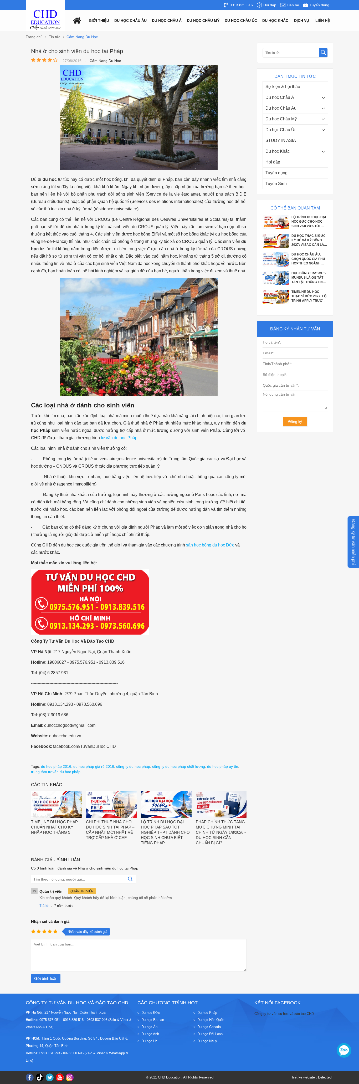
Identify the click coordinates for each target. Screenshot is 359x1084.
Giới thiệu (99, 20)
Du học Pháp (207, 1013)
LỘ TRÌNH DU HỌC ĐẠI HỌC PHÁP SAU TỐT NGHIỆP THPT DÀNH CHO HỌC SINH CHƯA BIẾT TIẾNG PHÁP (165, 832)
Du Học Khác (275, 20)
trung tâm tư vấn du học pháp (55, 772)
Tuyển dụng (276, 173)
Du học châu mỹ (203, 20)
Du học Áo (149, 1027)
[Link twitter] (50, 1077)
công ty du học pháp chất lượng (178, 766)
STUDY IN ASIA (280, 140)
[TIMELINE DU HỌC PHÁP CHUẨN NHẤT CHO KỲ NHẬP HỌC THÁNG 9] (56, 805)
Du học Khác (277, 151)
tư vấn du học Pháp (119, 438)
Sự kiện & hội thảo (282, 86)
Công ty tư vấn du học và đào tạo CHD (284, 1014)
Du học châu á (167, 20)
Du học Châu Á (279, 97)
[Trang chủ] (76, 20)
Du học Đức (150, 1013)
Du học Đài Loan (210, 1034)
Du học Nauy (207, 1041)
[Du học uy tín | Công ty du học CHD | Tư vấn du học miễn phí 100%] (45, 20)
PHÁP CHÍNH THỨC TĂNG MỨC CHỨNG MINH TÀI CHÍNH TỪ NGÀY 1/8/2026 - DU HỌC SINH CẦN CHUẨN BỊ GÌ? (221, 832)
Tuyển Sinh (276, 183)
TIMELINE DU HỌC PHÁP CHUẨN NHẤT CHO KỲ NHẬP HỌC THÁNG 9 (54, 827)
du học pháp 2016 (56, 766)
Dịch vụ (301, 20)
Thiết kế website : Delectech (311, 1077)
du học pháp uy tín (222, 766)
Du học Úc (149, 1041)
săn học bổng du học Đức (210, 545)
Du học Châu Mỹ (281, 119)
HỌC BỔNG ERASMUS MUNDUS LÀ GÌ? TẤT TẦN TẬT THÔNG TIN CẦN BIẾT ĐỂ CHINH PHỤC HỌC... (308, 259)
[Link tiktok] (40, 1077)
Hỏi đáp (272, 162)
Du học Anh (150, 1034)
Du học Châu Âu (280, 108)
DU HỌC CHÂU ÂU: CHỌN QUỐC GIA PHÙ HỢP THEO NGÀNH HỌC (308, 241)
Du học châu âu (130, 20)
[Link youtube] (60, 1077)
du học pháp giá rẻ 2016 (93, 766)
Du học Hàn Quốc (210, 1020)
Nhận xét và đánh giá (50, 921)
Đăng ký (295, 422)
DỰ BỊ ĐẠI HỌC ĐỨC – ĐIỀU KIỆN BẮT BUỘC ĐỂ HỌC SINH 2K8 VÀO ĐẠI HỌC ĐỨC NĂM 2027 (309, 297)
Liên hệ (322, 20)
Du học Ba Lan (152, 1020)
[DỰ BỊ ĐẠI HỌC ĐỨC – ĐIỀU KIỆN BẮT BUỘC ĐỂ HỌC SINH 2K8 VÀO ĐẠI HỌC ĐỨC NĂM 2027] (276, 303)
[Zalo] (344, 1050)
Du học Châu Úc (280, 129)
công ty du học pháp (133, 766)
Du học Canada (209, 1027)
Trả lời (44, 906)
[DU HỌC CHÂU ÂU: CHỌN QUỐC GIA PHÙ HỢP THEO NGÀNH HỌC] (276, 247)
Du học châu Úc (241, 20)
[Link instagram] (70, 1077)
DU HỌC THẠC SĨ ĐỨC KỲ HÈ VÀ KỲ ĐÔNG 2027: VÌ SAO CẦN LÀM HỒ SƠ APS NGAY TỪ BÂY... (309, 222)
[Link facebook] (30, 1077)
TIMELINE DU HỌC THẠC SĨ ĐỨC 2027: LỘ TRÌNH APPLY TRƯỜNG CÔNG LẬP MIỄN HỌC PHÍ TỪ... (309, 278)
